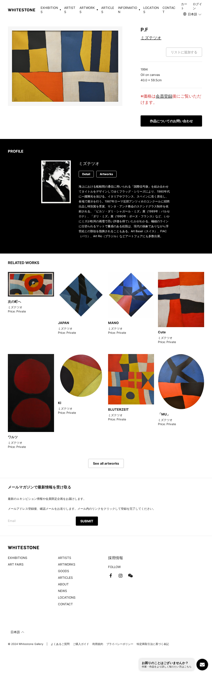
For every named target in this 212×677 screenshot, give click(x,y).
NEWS (62, 591)
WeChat (130, 575)
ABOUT (63, 584)
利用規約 (97, 644)
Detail (86, 174)
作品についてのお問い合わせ (171, 121)
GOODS (63, 571)
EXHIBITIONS (17, 558)
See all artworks (106, 463)
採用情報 (115, 558)
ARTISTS (69, 10)
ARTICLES (107, 10)
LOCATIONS (151, 10)
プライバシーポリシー (119, 644)
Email (12, 521)
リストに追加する (184, 52)
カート (184, 6)
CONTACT (169, 10)
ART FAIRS (16, 564)
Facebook (110, 575)
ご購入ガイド (81, 644)
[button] (192, 14)
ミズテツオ (151, 37)
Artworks (106, 174)
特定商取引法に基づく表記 (153, 644)
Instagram (120, 575)
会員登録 (164, 96)
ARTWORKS (66, 564)
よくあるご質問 (60, 644)
